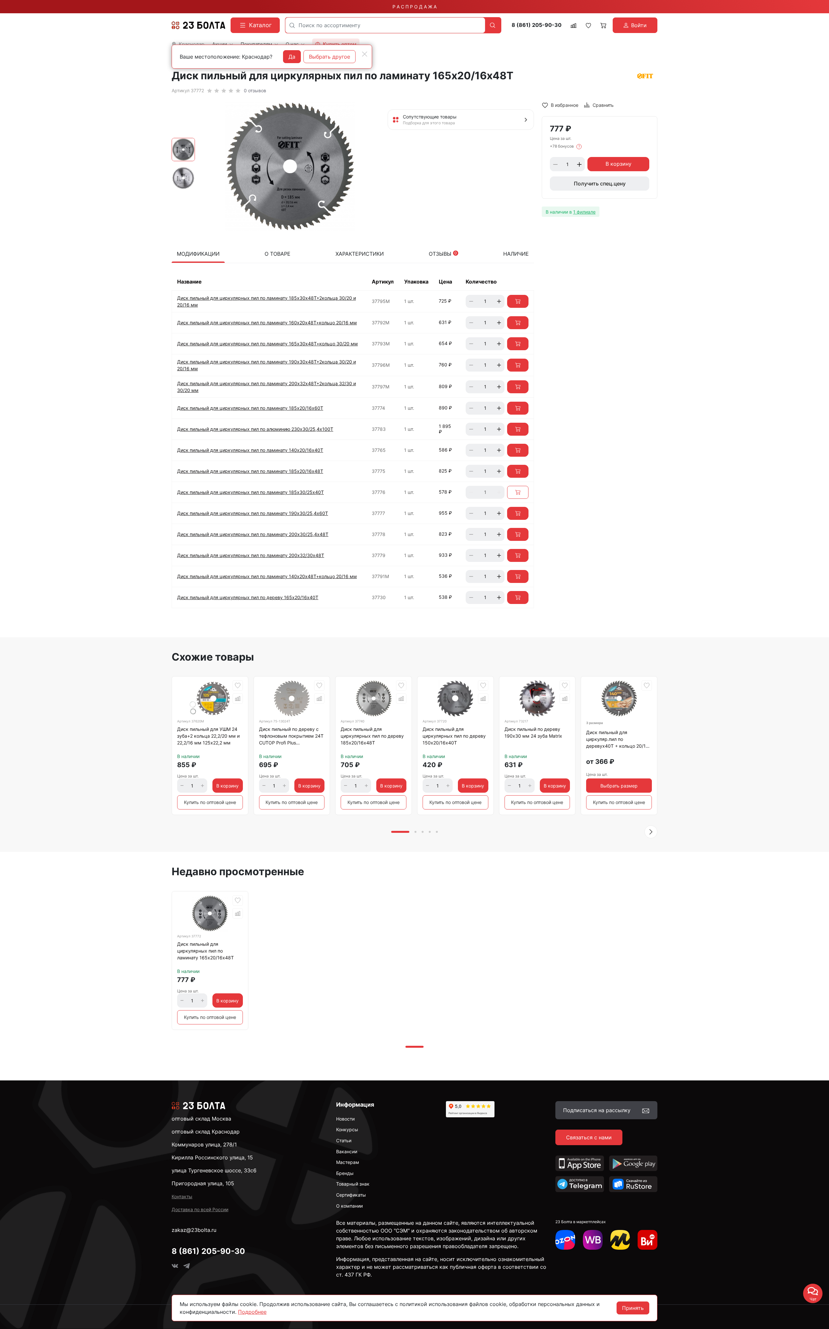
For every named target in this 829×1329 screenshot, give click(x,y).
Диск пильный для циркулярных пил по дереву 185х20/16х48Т (372, 735)
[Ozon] (565, 1240)
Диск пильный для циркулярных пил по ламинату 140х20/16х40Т (250, 450)
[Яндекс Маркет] (620, 1240)
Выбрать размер (619, 785)
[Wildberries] (593, 1240)
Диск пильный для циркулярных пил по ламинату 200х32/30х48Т (250, 555)
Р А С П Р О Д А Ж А (414, 6)
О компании (349, 1206)
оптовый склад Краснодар (206, 1131)
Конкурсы (347, 1129)
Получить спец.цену (600, 184)
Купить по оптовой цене (210, 802)
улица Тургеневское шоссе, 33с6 (214, 1170)
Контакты (182, 1196)
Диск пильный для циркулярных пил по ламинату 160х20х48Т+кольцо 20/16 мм (267, 322)
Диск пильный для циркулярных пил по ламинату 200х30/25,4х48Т (252, 534)
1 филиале (584, 212)
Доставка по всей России (200, 1209)
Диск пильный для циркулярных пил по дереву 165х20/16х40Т (247, 597)
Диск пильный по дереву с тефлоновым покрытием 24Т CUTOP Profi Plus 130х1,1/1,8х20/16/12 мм (291, 737)
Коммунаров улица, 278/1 (204, 1144)
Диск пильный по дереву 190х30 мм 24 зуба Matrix (533, 732)
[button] (650, 831)
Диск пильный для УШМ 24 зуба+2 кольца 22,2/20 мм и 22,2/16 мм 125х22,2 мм (208, 735)
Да (292, 56)
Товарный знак (352, 1184)
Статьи (343, 1140)
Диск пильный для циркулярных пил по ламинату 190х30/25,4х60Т (252, 513)
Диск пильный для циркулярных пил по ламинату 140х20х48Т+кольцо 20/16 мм (267, 576)
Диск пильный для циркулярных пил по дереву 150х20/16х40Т (454, 735)
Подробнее (252, 1312)
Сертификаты (351, 1195)
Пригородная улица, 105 (203, 1183)
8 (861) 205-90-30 (537, 25)
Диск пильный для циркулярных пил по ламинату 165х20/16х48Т (205, 950)
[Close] (365, 54)
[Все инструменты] (647, 1240)
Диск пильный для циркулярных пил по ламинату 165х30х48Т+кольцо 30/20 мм (267, 343)
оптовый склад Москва (201, 1118)
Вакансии (346, 1151)
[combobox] (385, 25)
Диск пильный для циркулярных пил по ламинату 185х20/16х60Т (250, 408)
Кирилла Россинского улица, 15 (212, 1157)
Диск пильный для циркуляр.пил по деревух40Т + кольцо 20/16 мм (617, 740)
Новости (345, 1119)
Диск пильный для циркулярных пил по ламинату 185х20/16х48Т (250, 471)
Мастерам (347, 1162)
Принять (633, 1308)
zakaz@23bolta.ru (194, 1230)
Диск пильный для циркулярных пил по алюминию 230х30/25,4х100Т (255, 429)
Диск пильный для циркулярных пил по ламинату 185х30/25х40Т (250, 492)
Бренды (345, 1173)
